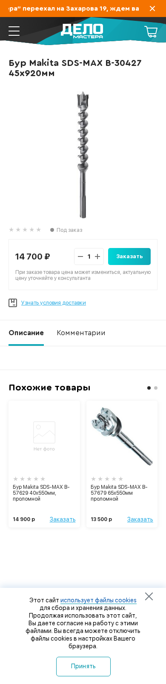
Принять (83, 666)
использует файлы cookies (98, 600)
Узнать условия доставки (53, 302)
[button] (149, 388)
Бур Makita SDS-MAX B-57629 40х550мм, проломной (41, 493)
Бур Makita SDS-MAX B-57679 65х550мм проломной (119, 493)
